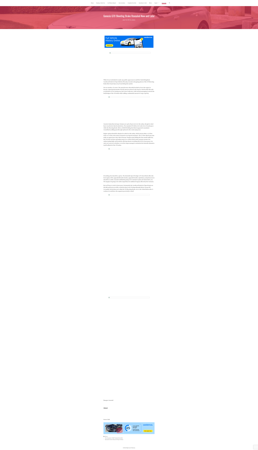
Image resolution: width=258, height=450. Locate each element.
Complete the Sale (132, 3)
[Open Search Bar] (169, 3)
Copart (155, 3)
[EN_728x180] (129, 47)
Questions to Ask (143, 3)
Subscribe (164, 3)
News (150, 3)
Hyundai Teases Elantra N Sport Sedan (114, 439)
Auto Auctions (122, 3)
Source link (106, 419)
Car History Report (112, 3)
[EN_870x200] (129, 433)
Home (92, 3)
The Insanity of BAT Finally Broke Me (114, 438)
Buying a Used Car (100, 3)
